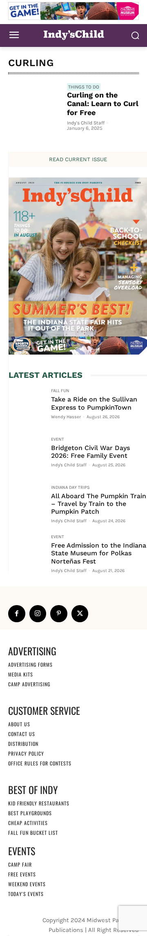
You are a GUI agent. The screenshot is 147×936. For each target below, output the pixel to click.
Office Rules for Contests (39, 763)
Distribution (23, 743)
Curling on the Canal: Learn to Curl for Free (102, 104)
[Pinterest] (58, 613)
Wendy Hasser (66, 416)
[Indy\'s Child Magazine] (73, 34)
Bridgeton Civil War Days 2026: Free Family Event (90, 451)
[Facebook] (16, 613)
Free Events (22, 874)
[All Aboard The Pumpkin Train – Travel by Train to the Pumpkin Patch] (27, 503)
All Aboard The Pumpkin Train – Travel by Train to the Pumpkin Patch (98, 503)
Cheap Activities (28, 822)
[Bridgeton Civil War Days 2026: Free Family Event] (27, 455)
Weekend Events (27, 884)
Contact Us (21, 733)
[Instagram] (38, 613)
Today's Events (26, 893)
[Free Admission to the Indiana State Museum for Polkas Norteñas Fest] (27, 552)
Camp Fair (20, 864)
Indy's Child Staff (86, 123)
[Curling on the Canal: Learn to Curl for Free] (34, 109)
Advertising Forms (30, 664)
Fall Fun (60, 390)
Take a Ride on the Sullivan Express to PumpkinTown (94, 403)
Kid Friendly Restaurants (38, 803)
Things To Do (83, 87)
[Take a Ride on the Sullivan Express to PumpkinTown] (27, 406)
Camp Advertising (29, 684)
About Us (19, 724)
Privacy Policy (26, 753)
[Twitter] (80, 613)
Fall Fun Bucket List (33, 832)
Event (57, 439)
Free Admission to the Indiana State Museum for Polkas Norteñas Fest (98, 553)
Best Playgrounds (30, 813)
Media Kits (20, 674)
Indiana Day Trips (70, 487)
